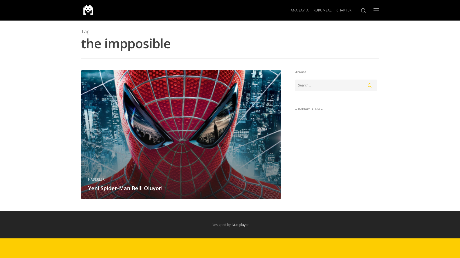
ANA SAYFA (300, 10)
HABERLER (96, 179)
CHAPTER (343, 10)
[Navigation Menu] (376, 10)
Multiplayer (240, 224)
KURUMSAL (322, 10)
